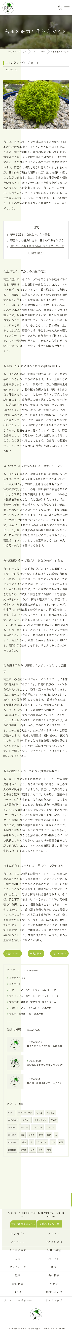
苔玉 (24, 1142)
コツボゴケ (13, 1120)
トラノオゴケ (40, 1120)
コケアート (15, 984)
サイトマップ (54, 1300)
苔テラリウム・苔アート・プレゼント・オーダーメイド (35, 996)
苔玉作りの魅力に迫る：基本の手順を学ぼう (37, 240)
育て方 (39, 1112)
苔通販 (54, 1120)
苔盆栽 (23, 1149)
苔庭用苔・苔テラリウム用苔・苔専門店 (30, 1008)
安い (53, 1142)
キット (11, 1112)
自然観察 (51, 1112)
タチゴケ (26, 1120)
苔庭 (22, 1134)
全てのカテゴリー (18, 978)
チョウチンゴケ (25, 1112)
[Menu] (67, 7)
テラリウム (13, 1142)
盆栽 (41, 1134)
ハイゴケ (51, 1127)
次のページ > (59, 953)
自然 (32, 1149)
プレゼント (42, 1142)
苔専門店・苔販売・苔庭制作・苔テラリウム (32, 1002)
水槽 (49, 1149)
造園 (61, 1142)
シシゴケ (12, 1127)
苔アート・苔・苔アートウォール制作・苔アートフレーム (35, 990)
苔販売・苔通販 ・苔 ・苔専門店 (26, 1014)
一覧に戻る (36, 953)
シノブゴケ (37, 1127)
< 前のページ (12, 953)
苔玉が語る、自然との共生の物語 (30, 234)
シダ (41, 1149)
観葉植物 (12, 1149)
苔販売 (31, 1134)
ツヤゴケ (24, 1127)
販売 (49, 1134)
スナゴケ (12, 1134)
